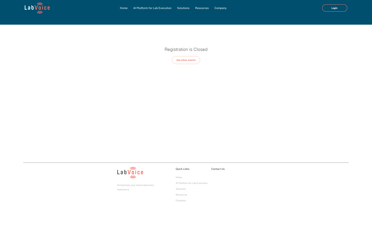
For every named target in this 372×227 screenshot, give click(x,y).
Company (181, 200)
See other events (186, 60)
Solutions (181, 189)
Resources (181, 194)
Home (179, 177)
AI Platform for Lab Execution (186, 183)
